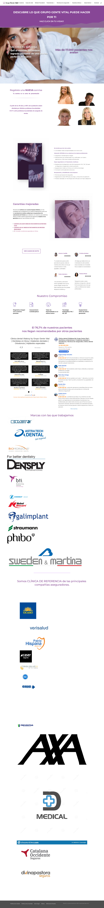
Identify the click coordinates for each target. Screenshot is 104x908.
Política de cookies (15, 903)
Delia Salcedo (62, 365)
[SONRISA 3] (89, 98)
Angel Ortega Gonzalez (65, 354)
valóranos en (63, 351)
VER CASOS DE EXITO (31, 251)
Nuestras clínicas (76, 2)
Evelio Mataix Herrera (19, 361)
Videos (43, 903)
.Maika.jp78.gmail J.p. (41, 361)
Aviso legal (37, 903)
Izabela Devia (62, 393)
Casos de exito (29, 2)
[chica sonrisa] (65, 95)
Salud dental (87, 2)
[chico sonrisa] (67, 117)
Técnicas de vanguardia (63, 2)
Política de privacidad (27, 903)
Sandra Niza (61, 384)
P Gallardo (40, 374)
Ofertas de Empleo (51, 903)
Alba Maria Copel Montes (19, 387)
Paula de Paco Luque (19, 374)
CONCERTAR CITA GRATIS (73, 44)
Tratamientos (50, 2)
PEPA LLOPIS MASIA (40, 387)
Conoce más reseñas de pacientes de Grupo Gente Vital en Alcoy (30, 397)
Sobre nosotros (20, 2)
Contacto (96, 2)
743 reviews (37, 347)
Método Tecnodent (40, 2)
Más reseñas (73, 408)
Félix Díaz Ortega (63, 375)
